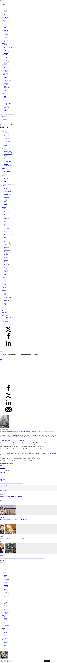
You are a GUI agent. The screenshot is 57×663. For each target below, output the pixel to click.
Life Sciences (6, 15)
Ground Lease (6, 224)
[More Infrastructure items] (6, 200)
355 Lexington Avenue (8, 460)
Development (4, 64)
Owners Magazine (5, 315)
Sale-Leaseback (6, 58)
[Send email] (8, 412)
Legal (3, 285)
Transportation (6, 281)
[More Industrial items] (5, 157)
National (5, 28)
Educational (6, 192)
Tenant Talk (6, 38)
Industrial (5, 10)
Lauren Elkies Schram (4, 356)
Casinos (5, 169)
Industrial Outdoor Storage (8, 161)
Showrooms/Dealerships (8, 154)
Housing (5, 280)
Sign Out (11, 114)
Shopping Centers (7, 149)
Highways (5, 204)
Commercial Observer (13, 649)
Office (5, 7)
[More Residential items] (6, 131)
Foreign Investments (7, 80)
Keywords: (2, 460)
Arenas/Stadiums (6, 189)
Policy (5, 100)
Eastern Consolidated (26, 431)
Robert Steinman (19, 460)
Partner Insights (6, 106)
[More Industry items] (5, 4)
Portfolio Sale (6, 57)
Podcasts (5, 111)
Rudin (12, 435)
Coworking (5, 145)
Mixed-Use (5, 18)
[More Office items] (4, 144)
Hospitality (5, 11)
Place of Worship (6, 197)
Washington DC (6, 30)
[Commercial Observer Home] (4, 2)
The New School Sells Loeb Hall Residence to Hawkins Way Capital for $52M (15, 502)
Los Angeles (6, 21)
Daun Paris (14, 460)
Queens (5, 214)
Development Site (7, 600)
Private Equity (6, 83)
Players (5, 97)
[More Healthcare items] (5, 179)
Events (3, 91)
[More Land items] (4, 175)
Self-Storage (6, 164)
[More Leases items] (4, 33)
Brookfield (34, 458)
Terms (12, 348)
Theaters (5, 198)
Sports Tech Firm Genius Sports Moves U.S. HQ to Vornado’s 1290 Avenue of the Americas (22, 558)
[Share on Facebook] (8, 391)
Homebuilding (6, 134)
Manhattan (5, 24)
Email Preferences (5, 117)
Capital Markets (4, 74)
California (1, 494)
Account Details (4, 116)
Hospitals (5, 181)
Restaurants (5, 174)
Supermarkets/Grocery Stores (8, 152)
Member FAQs (4, 119)
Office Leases (6, 34)
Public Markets (6, 84)
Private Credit (6, 81)
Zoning (5, 284)
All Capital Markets (7, 87)
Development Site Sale (7, 244)
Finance (3, 43)
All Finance (6, 53)
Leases (3, 33)
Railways (5, 205)
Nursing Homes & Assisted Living (9, 184)
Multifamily (6, 132)
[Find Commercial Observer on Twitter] (8, 332)
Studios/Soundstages (7, 165)
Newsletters (4, 310)
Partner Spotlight (6, 107)
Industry (3, 129)
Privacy (15, 348)
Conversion (6, 68)
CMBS (5, 235)
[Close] (55, 661)
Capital (3, 615)
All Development (6, 73)
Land (4, 13)
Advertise (5, 642)
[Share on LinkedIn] (8, 405)
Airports (5, 201)
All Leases (5, 41)
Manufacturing (6, 162)
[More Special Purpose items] (7, 187)
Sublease (5, 37)
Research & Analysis (7, 103)
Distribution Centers (7, 159)
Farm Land (5, 177)
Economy (5, 78)
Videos (5, 110)
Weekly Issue (4, 90)
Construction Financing (8, 47)
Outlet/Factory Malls (7, 151)
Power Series (4, 290)
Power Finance (4, 312)
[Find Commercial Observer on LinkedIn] (8, 346)
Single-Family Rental (7, 139)
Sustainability (6, 71)
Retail (5, 8)
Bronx (5, 27)
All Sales (5, 63)
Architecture (6, 66)
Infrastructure (4, 199)
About (3, 639)
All (4, 230)
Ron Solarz (25, 460)
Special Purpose (6, 17)
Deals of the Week (7, 40)
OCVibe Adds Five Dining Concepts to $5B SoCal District (11, 496)
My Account (8, 114)
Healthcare (5, 14)
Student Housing (6, 138)
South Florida (6, 31)
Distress (5, 48)
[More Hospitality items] (6, 168)
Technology (4, 277)
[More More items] (4, 94)
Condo (5, 135)
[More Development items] (6, 64)
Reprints (3, 308)
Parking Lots (6, 178)
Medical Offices (6, 182)
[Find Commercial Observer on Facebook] (8, 339)
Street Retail (6, 155)
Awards (5, 96)
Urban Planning (6, 283)
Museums (5, 195)
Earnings (5, 77)
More (3, 94)
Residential (5, 5)
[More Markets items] (5, 20)
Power (3, 93)
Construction (6, 67)
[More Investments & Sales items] (9, 243)
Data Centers (6, 158)
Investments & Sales (5, 242)
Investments (4, 54)
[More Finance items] (5, 43)
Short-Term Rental (7, 141)
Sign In (1, 114)
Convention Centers (7, 171)
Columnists (5, 104)
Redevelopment (6, 70)
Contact (3, 307)
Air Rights (5, 188)
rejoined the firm (22, 457)
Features (5, 101)
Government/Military (7, 194)
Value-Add (5, 60)
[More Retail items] (4, 148)
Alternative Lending (7, 76)
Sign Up (4, 114)
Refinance (5, 50)
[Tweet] (8, 398)
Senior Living (6, 142)
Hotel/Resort (6, 172)
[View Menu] (1, 0)
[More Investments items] (6, 54)
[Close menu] (1, 126)
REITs (5, 86)
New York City (6, 23)
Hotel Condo (6, 136)
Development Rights (7, 191)
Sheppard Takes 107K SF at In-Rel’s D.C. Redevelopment (14, 440)
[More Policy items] (4, 278)
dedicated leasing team (52, 453)
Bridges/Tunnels (6, 202)
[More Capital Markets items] (7, 74)
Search (11, 124)
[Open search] (1, 123)
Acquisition (6, 44)
